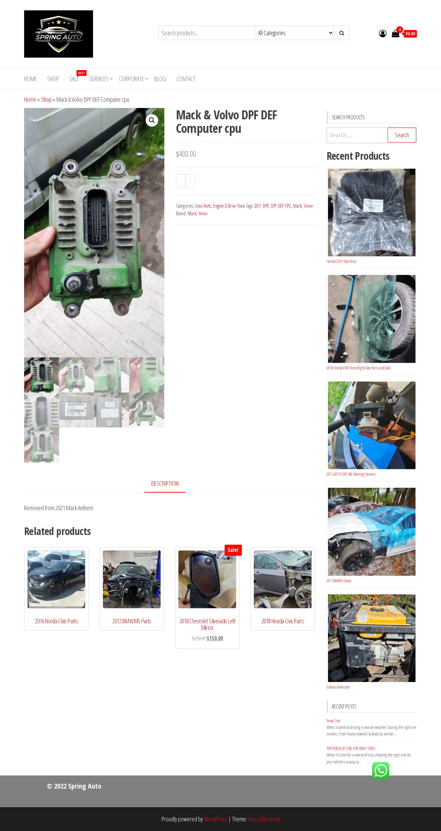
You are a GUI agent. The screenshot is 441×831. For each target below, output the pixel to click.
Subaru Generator (338, 687)
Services (99, 79)
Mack (297, 205)
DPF (266, 205)
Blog (160, 79)
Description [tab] (164, 483)
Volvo (308, 205)
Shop (53, 79)
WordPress (215, 819)
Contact (186, 79)
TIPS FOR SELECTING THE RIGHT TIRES (351, 748)
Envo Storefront (264, 819)
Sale (76, 77)
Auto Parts (203, 205)
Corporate (131, 79)
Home (30, 79)
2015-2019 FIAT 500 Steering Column (351, 474)
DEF (258, 205)
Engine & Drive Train (229, 205)
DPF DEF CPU (281, 205)
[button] (152, 120)
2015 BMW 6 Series (339, 581)
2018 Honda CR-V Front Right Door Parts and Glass (359, 368)
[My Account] (383, 33)
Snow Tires (333, 721)
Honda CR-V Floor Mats (341, 261)
